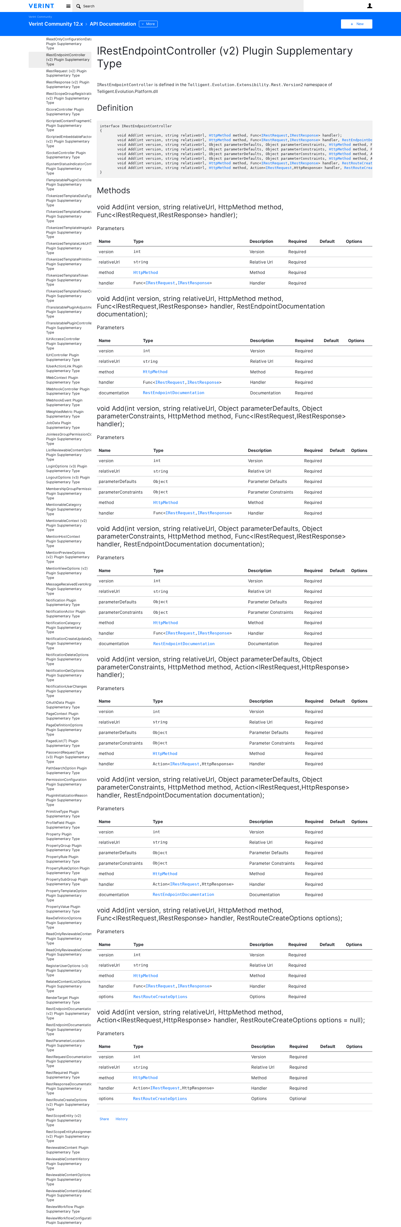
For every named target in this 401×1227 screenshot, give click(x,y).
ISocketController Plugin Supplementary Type (66, 155)
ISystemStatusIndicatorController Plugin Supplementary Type (68, 168)
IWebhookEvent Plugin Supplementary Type (64, 402)
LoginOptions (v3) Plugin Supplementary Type (66, 468)
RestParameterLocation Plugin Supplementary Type (65, 1045)
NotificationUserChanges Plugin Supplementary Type (66, 691)
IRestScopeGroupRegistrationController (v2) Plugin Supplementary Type (68, 98)
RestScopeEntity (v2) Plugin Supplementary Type (64, 1120)
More (150, 24)
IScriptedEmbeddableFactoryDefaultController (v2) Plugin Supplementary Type (68, 141)
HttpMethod (220, 135)
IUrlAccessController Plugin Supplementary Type (64, 343)
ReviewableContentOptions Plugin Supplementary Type (68, 1179)
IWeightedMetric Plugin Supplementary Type (64, 414)
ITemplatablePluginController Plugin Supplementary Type (68, 184)
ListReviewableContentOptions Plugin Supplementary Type (68, 454)
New (360, 24)
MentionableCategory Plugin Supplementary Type (64, 509)
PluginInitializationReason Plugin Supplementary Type (66, 800)
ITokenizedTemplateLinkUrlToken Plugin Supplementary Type (68, 248)
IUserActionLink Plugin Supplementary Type (64, 368)
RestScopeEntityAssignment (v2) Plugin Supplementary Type (68, 1136)
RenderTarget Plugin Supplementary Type (63, 1000)
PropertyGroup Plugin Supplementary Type (64, 848)
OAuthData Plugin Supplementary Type (63, 704)
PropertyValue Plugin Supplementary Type (63, 909)
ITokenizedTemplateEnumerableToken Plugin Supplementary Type (68, 216)
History (122, 1119)
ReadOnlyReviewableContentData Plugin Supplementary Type (68, 954)
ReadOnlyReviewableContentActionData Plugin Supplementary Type (68, 938)
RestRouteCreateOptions (366, 163)
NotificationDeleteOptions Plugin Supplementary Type (67, 659)
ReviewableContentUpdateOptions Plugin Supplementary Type (68, 1195)
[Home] (46, 6)
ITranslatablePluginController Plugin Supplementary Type (68, 327)
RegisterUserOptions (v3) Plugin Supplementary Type (67, 970)
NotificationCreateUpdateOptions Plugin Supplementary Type (68, 643)
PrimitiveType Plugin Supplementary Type (63, 813)
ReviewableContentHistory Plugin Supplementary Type (67, 1163)
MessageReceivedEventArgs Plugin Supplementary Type (68, 589)
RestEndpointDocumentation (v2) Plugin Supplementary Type (68, 1013)
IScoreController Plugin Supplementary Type (65, 111)
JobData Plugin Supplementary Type (63, 425)
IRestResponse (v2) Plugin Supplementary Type (67, 84)
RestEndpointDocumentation (369, 140)
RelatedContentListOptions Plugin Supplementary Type (68, 986)
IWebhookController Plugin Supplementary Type (67, 391)
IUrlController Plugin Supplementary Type (63, 357)
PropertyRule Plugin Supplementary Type (63, 859)
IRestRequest (274, 135)
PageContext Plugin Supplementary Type (63, 716)
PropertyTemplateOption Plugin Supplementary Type (66, 895)
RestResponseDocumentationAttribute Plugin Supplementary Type (68, 1088)
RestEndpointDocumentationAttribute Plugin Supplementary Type (68, 1029)
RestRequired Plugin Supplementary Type (63, 1075)
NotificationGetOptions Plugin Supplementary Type (65, 675)
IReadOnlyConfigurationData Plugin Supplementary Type (68, 43)
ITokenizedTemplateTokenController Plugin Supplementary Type (68, 296)
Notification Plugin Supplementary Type (63, 602)
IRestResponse (304, 135)
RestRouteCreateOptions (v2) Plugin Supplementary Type (67, 1104)
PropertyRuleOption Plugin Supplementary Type (67, 870)
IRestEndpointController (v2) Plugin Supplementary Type (67, 59)
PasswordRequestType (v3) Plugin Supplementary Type (67, 757)
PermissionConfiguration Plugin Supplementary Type (66, 784)
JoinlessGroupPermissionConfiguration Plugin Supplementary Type (68, 439)
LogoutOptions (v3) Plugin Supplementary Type (68, 479)
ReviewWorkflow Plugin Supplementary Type (65, 1209)
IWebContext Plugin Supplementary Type (63, 380)
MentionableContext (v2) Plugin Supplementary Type (66, 525)
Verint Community (40, 16)
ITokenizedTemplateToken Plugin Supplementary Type (67, 280)
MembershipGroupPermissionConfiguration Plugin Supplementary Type (68, 493)
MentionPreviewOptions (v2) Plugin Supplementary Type (67, 557)
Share (104, 1119)
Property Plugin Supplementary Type (63, 836)
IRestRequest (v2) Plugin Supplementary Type (66, 73)
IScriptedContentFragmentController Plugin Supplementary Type (68, 125)
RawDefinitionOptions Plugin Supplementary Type (64, 922)
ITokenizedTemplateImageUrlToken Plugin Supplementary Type (68, 232)
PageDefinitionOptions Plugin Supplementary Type (64, 729)
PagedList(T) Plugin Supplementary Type (63, 743)
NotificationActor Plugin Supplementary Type (65, 613)
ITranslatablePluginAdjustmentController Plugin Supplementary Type (68, 312)
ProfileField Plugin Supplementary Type (63, 825)
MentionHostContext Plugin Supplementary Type (64, 541)
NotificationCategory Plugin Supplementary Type (64, 627)
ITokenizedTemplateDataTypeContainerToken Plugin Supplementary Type (68, 200)
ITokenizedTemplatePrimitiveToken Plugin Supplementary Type (68, 264)
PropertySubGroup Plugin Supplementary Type (67, 881)
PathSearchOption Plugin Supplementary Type (66, 770)
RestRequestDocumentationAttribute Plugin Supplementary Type (68, 1061)
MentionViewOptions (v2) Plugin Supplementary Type (67, 573)
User (369, 5)
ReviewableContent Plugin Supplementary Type (67, 1150)
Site (68, 6)
